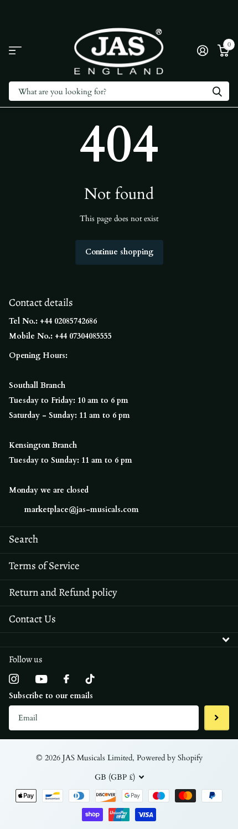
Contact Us (32, 619)
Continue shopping (119, 252)
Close (119, 640)
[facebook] (66, 678)
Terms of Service (44, 566)
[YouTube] (41, 679)
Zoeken (217, 91)
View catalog (15, 50)
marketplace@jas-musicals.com (81, 509)
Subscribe (216, 717)
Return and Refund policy (63, 592)
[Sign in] (202, 50)
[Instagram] (14, 679)
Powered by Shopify (170, 758)
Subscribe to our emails (51, 695)
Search (23, 539)
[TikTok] (90, 679)
